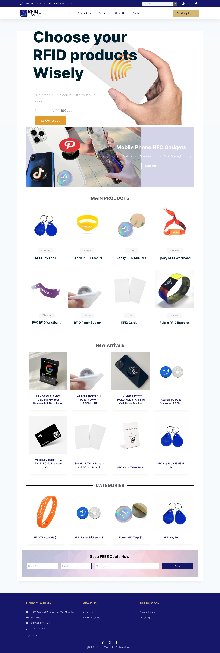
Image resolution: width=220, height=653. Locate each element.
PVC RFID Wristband (46, 322)
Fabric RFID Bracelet (174, 322)
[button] (29, 157)
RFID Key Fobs (45, 258)
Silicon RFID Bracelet (87, 258)
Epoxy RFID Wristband (174, 258)
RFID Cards (129, 322)
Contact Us (139, 13)
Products (83, 13)
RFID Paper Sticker (87, 322)
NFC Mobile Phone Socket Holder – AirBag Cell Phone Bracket (131, 399)
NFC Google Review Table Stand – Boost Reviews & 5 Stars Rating (48, 399)
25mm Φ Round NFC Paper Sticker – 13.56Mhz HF (89, 399)
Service (103, 13)
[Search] (175, 4)
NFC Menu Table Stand (131, 467)
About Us (119, 13)
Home (67, 13)
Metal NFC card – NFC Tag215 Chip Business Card (48, 463)
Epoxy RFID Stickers (131, 258)
